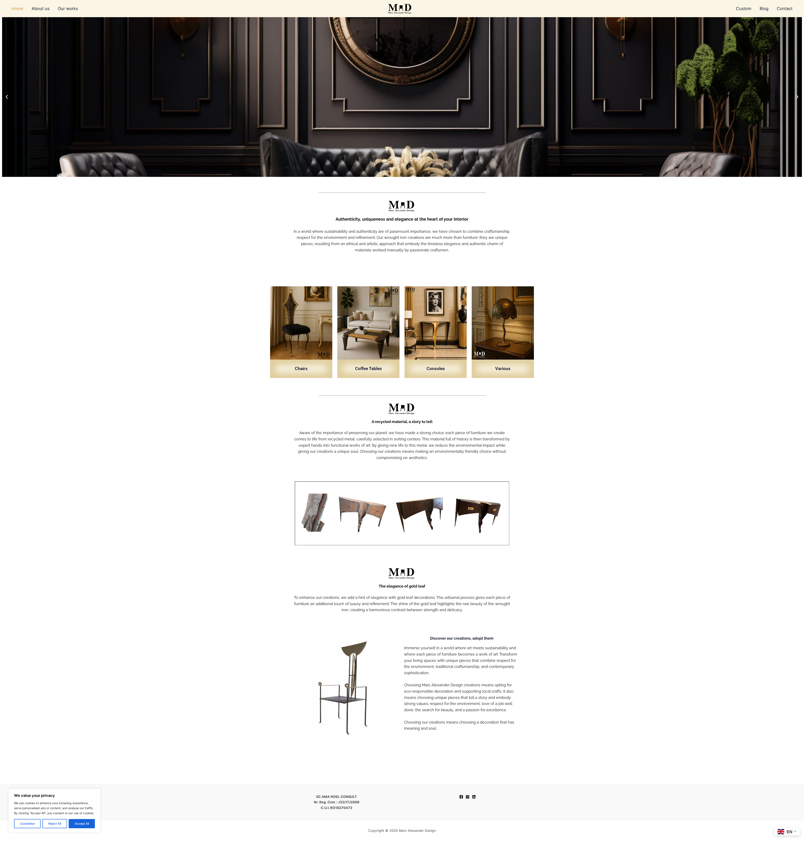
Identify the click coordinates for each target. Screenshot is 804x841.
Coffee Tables (368, 368)
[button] (6, 97)
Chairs (301, 368)
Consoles (435, 368)
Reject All (54, 823)
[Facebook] (461, 797)
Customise (27, 823)
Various (502, 368)
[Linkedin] (474, 797)
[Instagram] (467, 797)
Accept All (82, 823)
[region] (54, 811)
